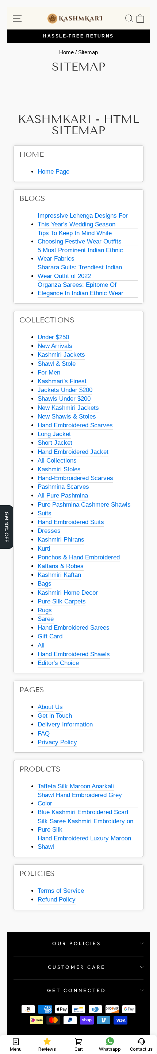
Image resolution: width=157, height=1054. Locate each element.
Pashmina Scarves (63, 486)
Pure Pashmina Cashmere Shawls (84, 504)
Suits (44, 513)
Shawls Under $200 (64, 398)
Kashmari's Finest (62, 381)
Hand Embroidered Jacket (73, 451)
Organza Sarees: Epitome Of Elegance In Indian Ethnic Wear (80, 289)
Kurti (44, 548)
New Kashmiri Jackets (68, 407)
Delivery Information (65, 724)
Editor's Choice (58, 662)
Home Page (53, 171)
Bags (44, 583)
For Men (49, 372)
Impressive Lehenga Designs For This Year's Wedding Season (83, 219)
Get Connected (76, 990)
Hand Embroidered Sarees (74, 627)
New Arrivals (55, 345)
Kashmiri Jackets (61, 354)
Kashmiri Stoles (59, 469)
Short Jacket (55, 442)
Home (66, 52)
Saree (46, 618)
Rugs (45, 610)
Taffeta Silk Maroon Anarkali (76, 786)
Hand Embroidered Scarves (75, 425)
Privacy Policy (57, 742)
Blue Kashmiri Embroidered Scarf (83, 812)
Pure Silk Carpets (62, 601)
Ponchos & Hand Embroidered (79, 557)
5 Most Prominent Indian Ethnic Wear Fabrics (80, 254)
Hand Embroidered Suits (71, 522)
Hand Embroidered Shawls (74, 654)
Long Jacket (54, 434)
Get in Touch (55, 715)
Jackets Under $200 (65, 390)
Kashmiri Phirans (61, 539)
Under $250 (53, 337)
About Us (50, 707)
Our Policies (77, 943)
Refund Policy (57, 899)
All (41, 645)
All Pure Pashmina (63, 495)
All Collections (57, 460)
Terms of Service (61, 890)
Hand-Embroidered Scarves (75, 478)
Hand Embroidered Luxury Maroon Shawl (84, 842)
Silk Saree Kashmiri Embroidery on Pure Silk (85, 825)
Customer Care (77, 967)
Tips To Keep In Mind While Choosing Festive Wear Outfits (80, 237)
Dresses (49, 530)
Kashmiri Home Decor (68, 592)
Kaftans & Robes (61, 566)
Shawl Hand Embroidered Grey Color (80, 799)
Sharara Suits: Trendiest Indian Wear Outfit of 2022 (80, 271)
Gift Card (50, 636)
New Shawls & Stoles (67, 416)
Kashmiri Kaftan (59, 574)
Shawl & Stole (57, 363)
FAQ (44, 733)
